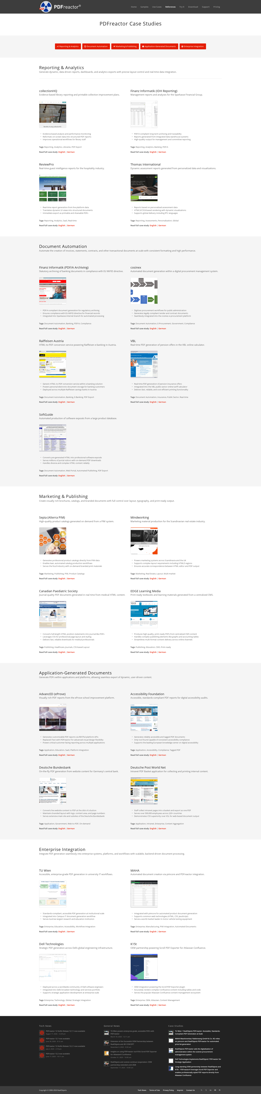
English (61, 152)
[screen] (84, 290)
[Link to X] (206, 1090)
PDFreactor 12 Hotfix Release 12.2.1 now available (65, 1046)
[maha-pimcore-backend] (176, 894)
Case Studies (175, 1025)
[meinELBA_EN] (84, 364)
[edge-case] (176, 614)
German (71, 152)
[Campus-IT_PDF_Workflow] (84, 894)
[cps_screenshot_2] (84, 614)
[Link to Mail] (219, 1090)
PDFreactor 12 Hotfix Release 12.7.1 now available (65, 1031)
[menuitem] (134, 7)
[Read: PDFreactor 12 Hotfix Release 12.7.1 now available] (42, 1032)
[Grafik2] (176, 114)
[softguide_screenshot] (130, 438)
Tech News (45, 1025)
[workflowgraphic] (176, 290)
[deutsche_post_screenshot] (176, 790)
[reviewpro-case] (84, 187)
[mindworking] (176, 540)
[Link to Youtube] (215, 1090)
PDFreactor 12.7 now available (58, 1038)
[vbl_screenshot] (176, 364)
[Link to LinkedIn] (210, 1090)
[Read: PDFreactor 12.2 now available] (42, 1055)
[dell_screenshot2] (84, 967)
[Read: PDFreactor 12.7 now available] (42, 1040)
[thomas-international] (176, 187)
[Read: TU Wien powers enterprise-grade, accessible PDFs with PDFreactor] (106, 1032)
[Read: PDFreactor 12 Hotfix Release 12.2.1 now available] (42, 1048)
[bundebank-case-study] (84, 790)
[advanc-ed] (84, 717)
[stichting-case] (176, 717)
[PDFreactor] (60, 7)
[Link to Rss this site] (201, 1090)
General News (112, 1025)
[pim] (84, 540)
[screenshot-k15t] (176, 967)
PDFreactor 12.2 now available (58, 1054)
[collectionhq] (84, 114)
